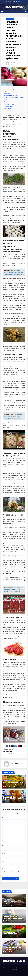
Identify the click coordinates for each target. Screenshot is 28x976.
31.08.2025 (7, 905)
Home (5, 972)
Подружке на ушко (14, 7)
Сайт (3, 861)
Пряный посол (7, 108)
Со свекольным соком (9, 104)
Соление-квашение (7, 780)
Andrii (14, 62)
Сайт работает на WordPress (9, 967)
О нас (9, 972)
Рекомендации (7, 899)
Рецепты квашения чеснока (10, 95)
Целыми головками (8, 101)
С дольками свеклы (8, 106)
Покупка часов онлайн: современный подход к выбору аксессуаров (13, 903)
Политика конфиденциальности (17, 972)
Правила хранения (8, 110)
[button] (23, 11)
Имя (4, 845)
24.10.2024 (7, 951)
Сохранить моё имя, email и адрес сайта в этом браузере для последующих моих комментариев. (13, 873)
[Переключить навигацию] (13, 12)
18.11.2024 (7, 936)
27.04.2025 (7, 920)
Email (4, 853)
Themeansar (14, 969)
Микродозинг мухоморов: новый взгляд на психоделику (13, 933)
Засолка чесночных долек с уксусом (12, 102)
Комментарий (6, 818)
